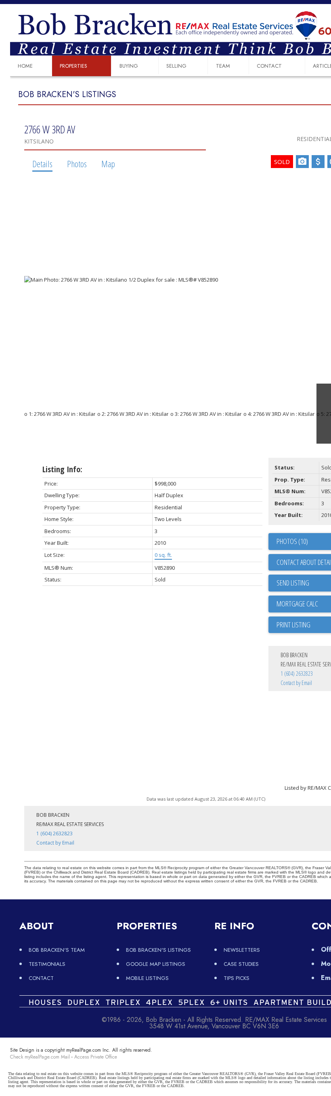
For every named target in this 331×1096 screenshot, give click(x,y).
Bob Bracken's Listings (158, 950)
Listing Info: (62, 469)
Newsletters (242, 950)
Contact (269, 66)
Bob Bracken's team (57, 950)
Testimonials (47, 964)
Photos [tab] (77, 164)
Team (223, 66)
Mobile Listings (147, 978)
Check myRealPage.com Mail (40, 1057)
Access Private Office (95, 1057)
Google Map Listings (155, 964)
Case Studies (241, 964)
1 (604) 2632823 (297, 673)
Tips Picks (236, 978)
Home (25, 66)
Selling (176, 66)
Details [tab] (42, 164)
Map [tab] (108, 164)
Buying (128, 66)
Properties (73, 66)
